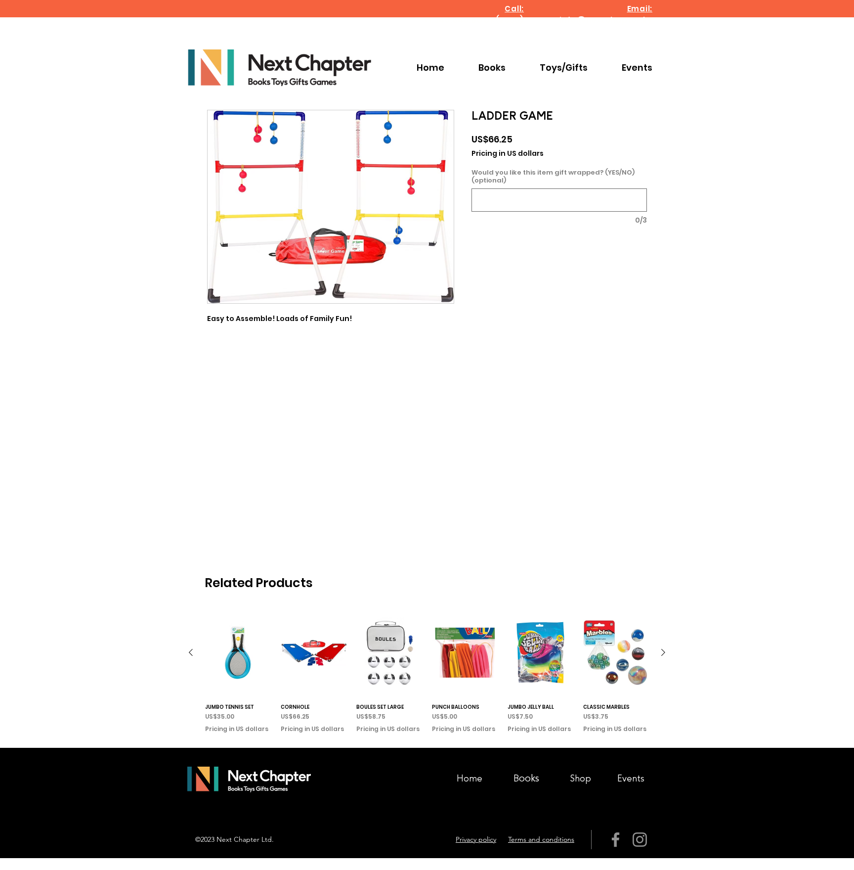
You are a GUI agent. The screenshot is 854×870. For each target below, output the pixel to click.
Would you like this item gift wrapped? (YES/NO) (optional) (553, 176)
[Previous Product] (191, 652)
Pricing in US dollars (507, 153)
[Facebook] (615, 839)
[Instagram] (639, 839)
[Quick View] (238, 652)
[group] (427, 674)
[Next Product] (663, 652)
